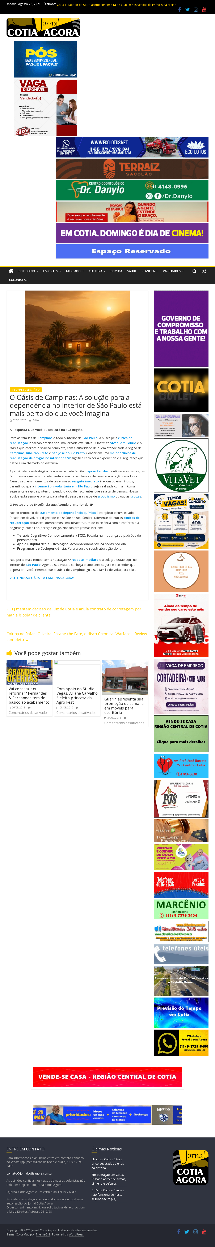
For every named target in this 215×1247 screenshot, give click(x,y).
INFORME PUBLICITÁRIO (26, 390)
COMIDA (116, 271)
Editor (36, 420)
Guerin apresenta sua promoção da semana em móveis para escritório (124, 706)
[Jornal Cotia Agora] (11, 271)
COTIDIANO (26, 271)
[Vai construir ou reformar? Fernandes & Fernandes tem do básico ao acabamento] (30, 662)
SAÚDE (132, 271)
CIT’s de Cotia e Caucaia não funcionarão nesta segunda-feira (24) (108, 1194)
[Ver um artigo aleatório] (203, 271)
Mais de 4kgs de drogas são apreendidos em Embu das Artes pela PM (104, 4)
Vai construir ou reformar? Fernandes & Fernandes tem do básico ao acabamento (29, 695)
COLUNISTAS (18, 280)
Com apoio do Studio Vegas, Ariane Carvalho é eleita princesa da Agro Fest (77, 695)
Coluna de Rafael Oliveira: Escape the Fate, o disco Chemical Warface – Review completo (77, 636)
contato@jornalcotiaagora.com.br (29, 1173)
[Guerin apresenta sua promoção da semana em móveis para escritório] (125, 662)
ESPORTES (50, 271)
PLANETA (148, 271)
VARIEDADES (172, 271)
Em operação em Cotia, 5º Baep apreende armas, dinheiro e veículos (109, 1179)
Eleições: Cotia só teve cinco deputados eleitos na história (108, 1163)
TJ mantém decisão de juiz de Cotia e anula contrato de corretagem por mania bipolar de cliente (74, 612)
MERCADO (73, 271)
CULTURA (95, 271)
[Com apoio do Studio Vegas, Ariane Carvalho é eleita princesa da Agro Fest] (77, 662)
